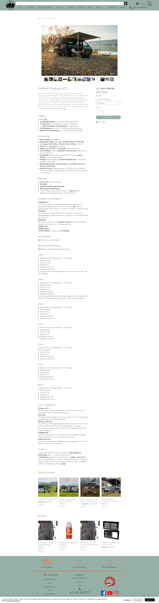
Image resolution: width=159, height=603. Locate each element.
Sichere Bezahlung (79, 567)
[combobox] (108, 103)
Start (39, 18)
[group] (79, 493)
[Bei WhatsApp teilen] (100, 122)
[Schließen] (157, 600)
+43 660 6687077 (140, 7)
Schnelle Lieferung (47, 567)
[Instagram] (116, 593)
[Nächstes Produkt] (123, 487)
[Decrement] (97, 111)
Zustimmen (149, 600)
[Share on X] (104, 122)
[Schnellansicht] (48, 487)
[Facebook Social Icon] (103, 593)
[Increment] (102, 111)
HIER (39, 240)
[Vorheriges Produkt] (35, 487)
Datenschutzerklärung (13, 601)
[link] (150, 3)
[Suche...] (125, 3)
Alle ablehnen (138, 600)
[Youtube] (109, 593)
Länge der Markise (103, 99)
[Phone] (131, 7)
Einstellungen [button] (127, 600)
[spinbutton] (100, 111)
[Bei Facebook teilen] (97, 122)
